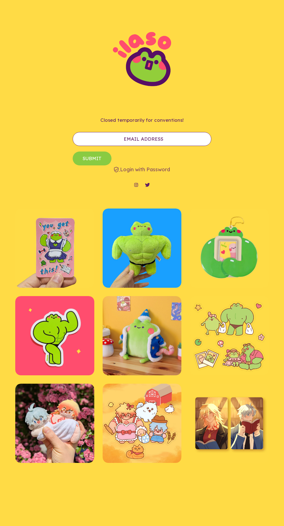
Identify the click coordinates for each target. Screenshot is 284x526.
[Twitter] (147, 185)
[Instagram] (136, 185)
